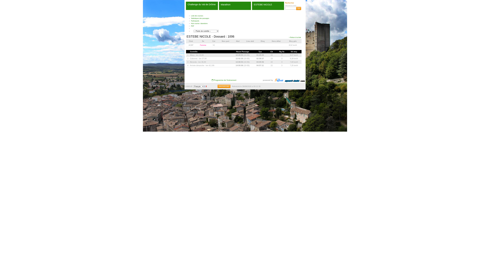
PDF (192, 26)
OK (299, 9)
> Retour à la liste (295, 37)
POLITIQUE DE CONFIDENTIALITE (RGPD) (287, 91)
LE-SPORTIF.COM (257, 91)
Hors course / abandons (199, 23)
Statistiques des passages (200, 18)
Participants (195, 21)
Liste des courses (197, 16)
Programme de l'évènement (224, 80)
